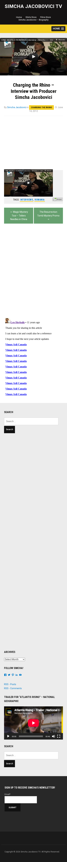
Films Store (45, 17)
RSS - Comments (13, 688)
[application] (33, 723)
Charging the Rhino (41, 107)
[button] (58, 28)
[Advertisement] (33, 471)
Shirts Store (31, 17)
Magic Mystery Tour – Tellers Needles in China (19, 216)
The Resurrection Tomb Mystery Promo (48, 214)
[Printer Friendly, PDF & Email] (57, 201)
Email (7, 794)
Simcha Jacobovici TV (33, 6)
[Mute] (53, 736)
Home (19, 17)
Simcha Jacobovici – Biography (33, 20)
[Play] (8, 736)
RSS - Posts (10, 684)
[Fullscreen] (58, 736)
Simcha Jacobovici (16, 107)
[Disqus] (33, 270)
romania (40, 199)
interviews (26, 199)
